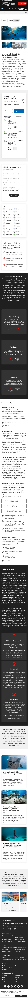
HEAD (16, 981)
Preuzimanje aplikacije (20, 947)
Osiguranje (17, 951)
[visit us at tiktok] (22, 986)
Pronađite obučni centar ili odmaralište (16, 923)
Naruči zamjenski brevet (21, 941)
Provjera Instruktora (7, 941)
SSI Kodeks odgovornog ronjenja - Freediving (14, 505)
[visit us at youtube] (15, 986)
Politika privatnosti (6, 965)
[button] (22, 3)
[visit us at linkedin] (19, 986)
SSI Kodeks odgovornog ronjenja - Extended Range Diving (14, 510)
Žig (15, 965)
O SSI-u (4, 957)
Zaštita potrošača (6, 939)
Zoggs (3, 981)
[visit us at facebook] (5, 986)
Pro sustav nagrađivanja (21, 959)
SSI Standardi (14, 195)
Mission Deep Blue (6, 951)
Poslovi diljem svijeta (10, 929)
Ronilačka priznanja (19, 957)
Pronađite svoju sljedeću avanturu (14, 926)
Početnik (4, 20)
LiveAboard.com (19, 975)
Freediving (10, 20)
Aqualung (17, 977)
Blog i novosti (5, 949)
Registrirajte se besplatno (8, 947)
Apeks (3, 979)
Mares (3, 977)
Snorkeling (16, 20)
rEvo (16, 979)
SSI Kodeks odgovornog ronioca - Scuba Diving (14, 500)
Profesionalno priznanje (8, 959)
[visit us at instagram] (12, 986)
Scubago (4, 975)
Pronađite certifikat (19, 939)
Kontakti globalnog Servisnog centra (19, 936)
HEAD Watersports (7, 973)
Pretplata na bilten (10, 920)
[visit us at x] (9, 986)
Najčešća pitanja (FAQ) (7, 935)
